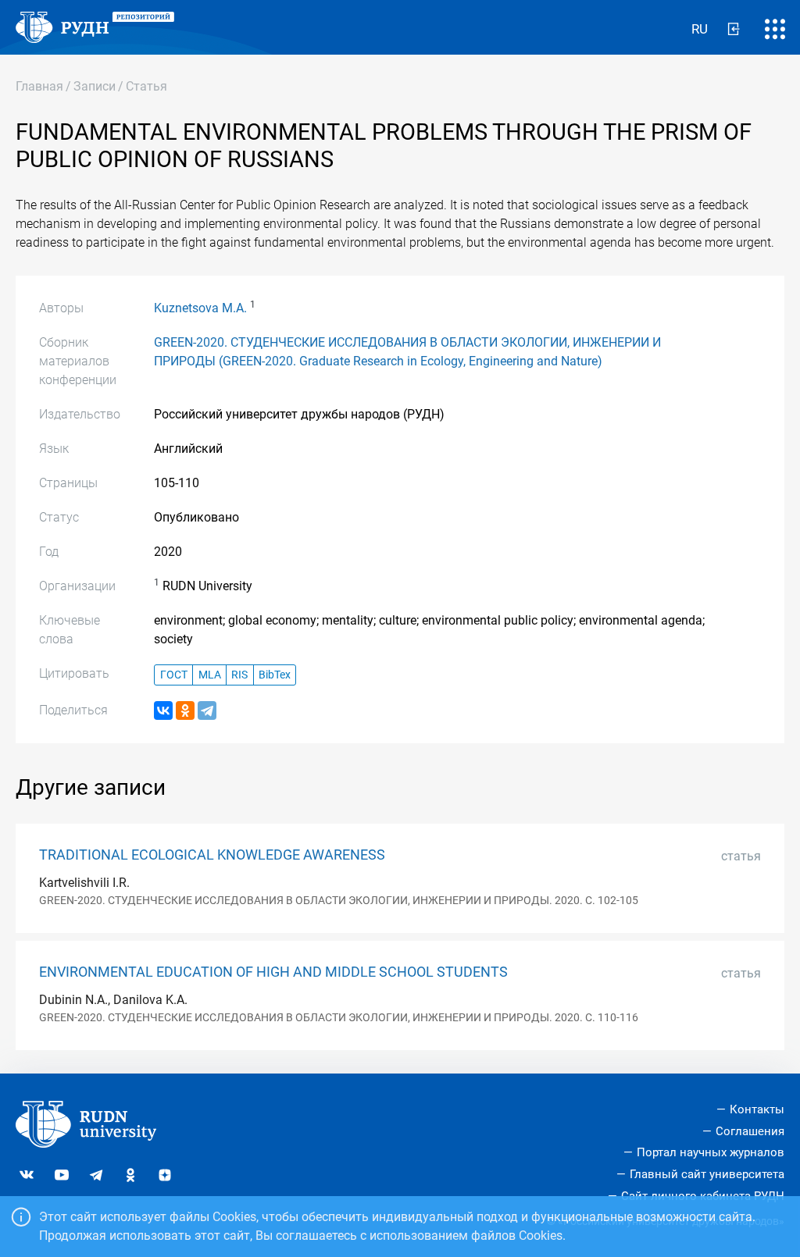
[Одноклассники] (185, 710)
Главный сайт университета (707, 1174)
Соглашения (750, 1131)
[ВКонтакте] (163, 710)
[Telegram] (207, 710)
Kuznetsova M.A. (200, 308)
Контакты (757, 1109)
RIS (239, 675)
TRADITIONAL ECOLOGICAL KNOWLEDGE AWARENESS (212, 855)
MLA (209, 675)
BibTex (275, 675)
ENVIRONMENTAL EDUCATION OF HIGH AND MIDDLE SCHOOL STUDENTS (273, 972)
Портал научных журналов (710, 1152)
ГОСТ (174, 675)
